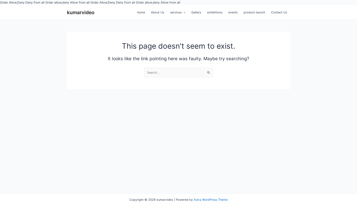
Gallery (196, 12)
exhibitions (214, 12)
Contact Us (279, 12)
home (141, 12)
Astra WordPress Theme (211, 199)
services (176, 12)
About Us (157, 12)
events (233, 12)
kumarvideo (80, 12)
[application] (183, 12)
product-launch (254, 12)
